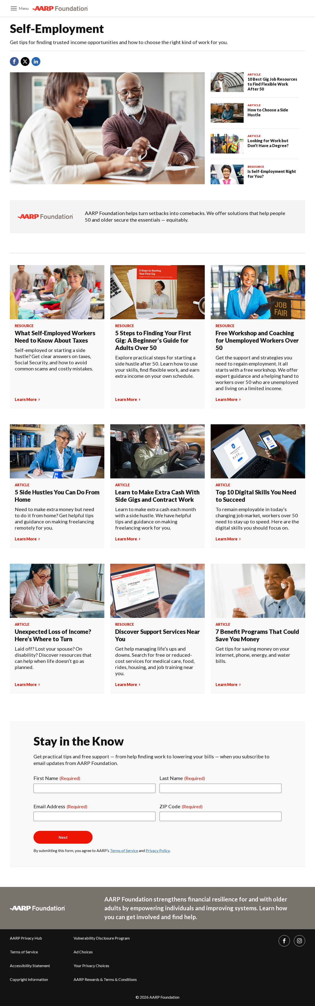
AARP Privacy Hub (26, 938)
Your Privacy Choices (91, 965)
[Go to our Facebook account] (284, 940)
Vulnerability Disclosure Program (102, 938)
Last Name (182, 778)
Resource (256, 166)
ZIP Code (181, 806)
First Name (56, 778)
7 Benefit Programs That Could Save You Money (257, 635)
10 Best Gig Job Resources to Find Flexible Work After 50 (272, 84)
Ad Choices (83, 951)
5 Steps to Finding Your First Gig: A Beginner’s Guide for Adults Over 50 (153, 340)
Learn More (26, 399)
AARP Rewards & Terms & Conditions (105, 979)
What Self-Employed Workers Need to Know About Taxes (55, 336)
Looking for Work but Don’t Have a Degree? (268, 143)
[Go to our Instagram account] (299, 940)
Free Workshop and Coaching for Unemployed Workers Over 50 (257, 340)
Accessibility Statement (30, 965)
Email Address (60, 806)
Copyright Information (29, 979)
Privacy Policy (158, 850)
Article (254, 74)
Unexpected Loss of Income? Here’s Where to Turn (53, 635)
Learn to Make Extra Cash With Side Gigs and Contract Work (157, 495)
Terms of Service (124, 850)
